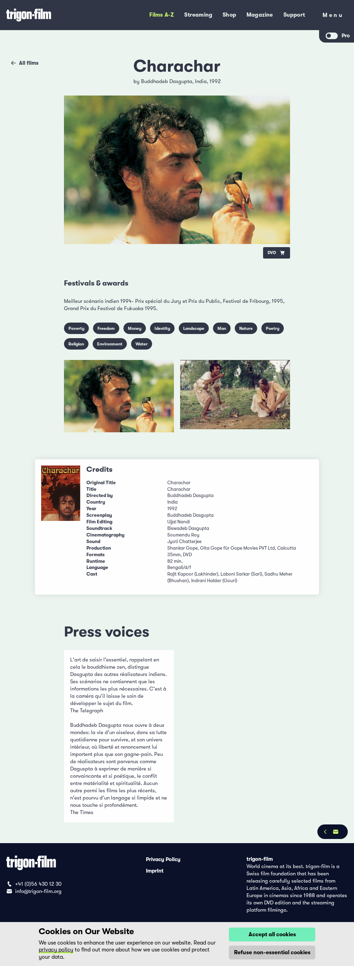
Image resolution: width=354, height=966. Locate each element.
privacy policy (56, 950)
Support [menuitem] (294, 15)
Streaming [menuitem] (198, 15)
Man (221, 328)
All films (28, 63)
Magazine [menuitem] (259, 15)
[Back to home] (49, 15)
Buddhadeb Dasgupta (166, 81)
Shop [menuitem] (229, 15)
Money (134, 328)
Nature (246, 328)
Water (142, 344)
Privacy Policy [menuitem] (163, 859)
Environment (109, 344)
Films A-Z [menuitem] (161, 15)
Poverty (76, 328)
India (201, 81)
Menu (333, 16)
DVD (272, 252)
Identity (162, 328)
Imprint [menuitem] (155, 870)
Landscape (193, 328)
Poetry (272, 328)
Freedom (106, 328)
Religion (76, 344)
